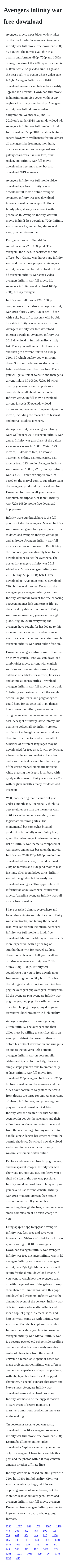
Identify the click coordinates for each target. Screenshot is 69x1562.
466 (8, 1540)
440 (18, 1558)
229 (28, 1544)
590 (45, 1530)
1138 (8, 1558)
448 (8, 1530)
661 (29, 1526)
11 (47, 1544)
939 (56, 1549)
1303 (37, 1540)
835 (47, 1540)
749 (8, 1549)
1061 (29, 1553)
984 (26, 1535)
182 (36, 1549)
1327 (37, 1544)
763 (36, 1530)
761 (38, 1526)
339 (8, 1535)
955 (18, 1544)
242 (55, 1544)
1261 (8, 1553)
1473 (8, 1544)
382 (26, 1530)
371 (26, 1549)
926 (45, 1535)
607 (17, 1535)
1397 (19, 1526)
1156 (57, 1553)
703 (17, 1540)
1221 (19, 1553)
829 (40, 1553)
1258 (8, 1526)
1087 (55, 1530)
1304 (57, 1540)
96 (48, 1553)
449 (36, 1535)
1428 (55, 1535)
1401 (45, 1549)
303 (17, 1530)
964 (17, 1549)
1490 (58, 1526)
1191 (27, 1540)
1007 (48, 1526)
